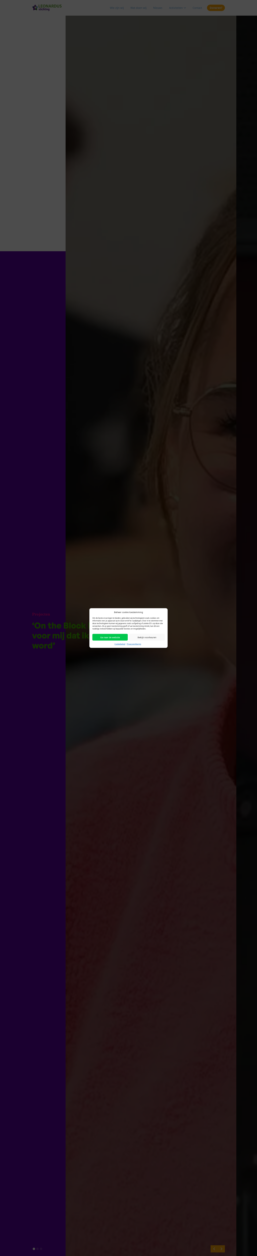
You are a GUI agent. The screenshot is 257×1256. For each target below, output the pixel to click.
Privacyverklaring (134, 644)
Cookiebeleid (120, 644)
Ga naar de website (110, 637)
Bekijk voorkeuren (147, 637)
